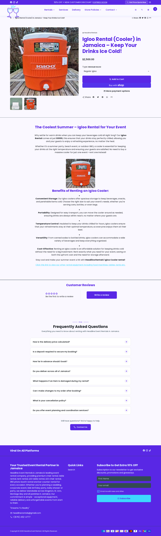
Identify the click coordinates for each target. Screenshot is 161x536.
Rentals (49, 9)
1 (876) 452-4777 (20, 517)
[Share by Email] (150, 18)
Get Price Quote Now (136, 2)
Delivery (76, 9)
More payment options (118, 91)
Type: (91, 66)
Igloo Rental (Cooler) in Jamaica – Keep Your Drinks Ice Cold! (40, 18)
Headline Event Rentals (32, 531)
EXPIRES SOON (100, 2)
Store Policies (93, 9)
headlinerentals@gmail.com (25, 513)
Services (63, 9)
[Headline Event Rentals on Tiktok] (17, 2)
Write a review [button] (101, 295)
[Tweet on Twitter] (142, 18)
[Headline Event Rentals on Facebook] (11, 2)
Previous (13, 61)
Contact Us (82, 427)
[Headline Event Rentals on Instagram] (14, 2)
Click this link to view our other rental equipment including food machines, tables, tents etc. (80, 264)
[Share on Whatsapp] (147, 18)
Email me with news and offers (112, 491)
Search (71, 469)
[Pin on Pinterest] (145, 18)
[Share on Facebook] (140, 18)
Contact (111, 9)
